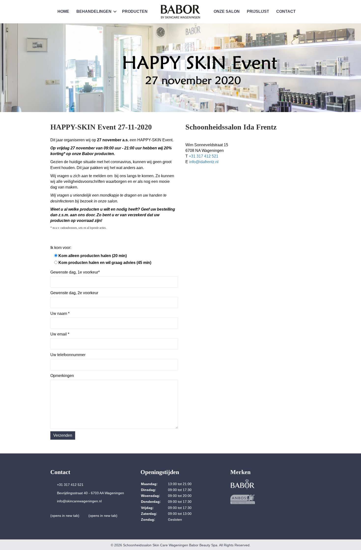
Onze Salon (227, 11)
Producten (135, 11)
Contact (286, 11)
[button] (114, 11)
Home (63, 11)
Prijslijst (258, 11)
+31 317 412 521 (203, 156)
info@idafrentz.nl (204, 162)
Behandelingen (93, 11)
